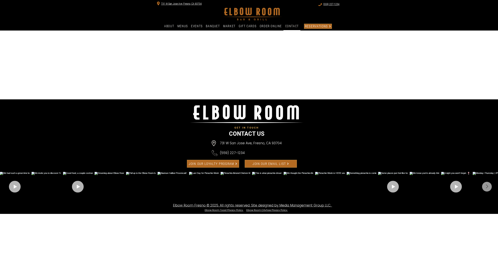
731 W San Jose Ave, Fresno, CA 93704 (251, 143)
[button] (271, 26)
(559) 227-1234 (232, 152)
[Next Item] (487, 187)
